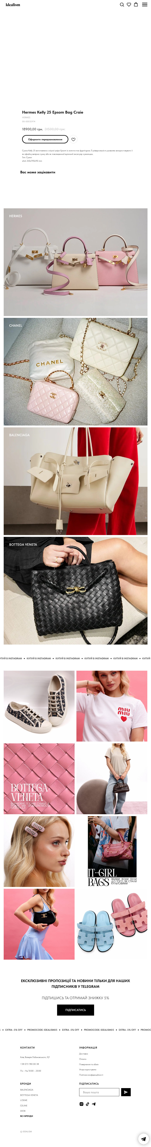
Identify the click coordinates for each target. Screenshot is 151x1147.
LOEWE (23, 1100)
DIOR (22, 1111)
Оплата (82, 1059)
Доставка (83, 1053)
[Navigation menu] (144, 4)
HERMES (15, 216)
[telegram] (93, 1104)
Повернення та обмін (89, 1064)
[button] (122, 4)
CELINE (23, 1105)
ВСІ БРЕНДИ (26, 1116)
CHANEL (15, 325)
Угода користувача (87, 1069)
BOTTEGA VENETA (23, 544)
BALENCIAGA (19, 435)
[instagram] (81, 1104)
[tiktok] (87, 1104)
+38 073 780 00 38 (29, 1064)
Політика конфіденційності (91, 1075)
